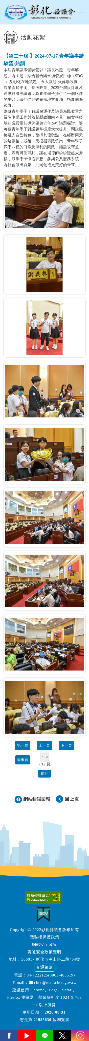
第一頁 (22, 745)
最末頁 (22, 760)
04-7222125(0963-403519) (51, 975)
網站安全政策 (44, 944)
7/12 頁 (44, 764)
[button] (81, 11)
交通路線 (44, 967)
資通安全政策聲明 (44, 952)
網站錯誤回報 (36, 799)
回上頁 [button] (72, 799)
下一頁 (66, 745)
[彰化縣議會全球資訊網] (39, 12)
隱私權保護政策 (44, 937)
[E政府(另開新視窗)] (44, 914)
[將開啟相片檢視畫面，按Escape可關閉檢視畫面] (44, 201)
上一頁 (44, 745)
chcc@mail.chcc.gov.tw (55, 982)
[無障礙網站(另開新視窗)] (44, 897)
